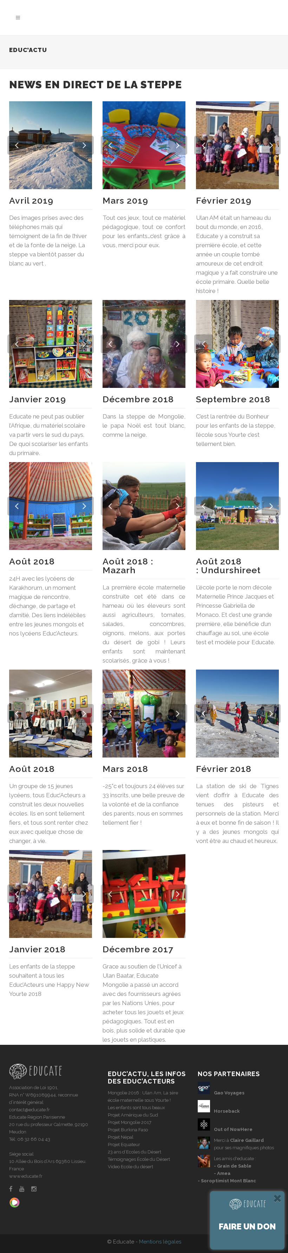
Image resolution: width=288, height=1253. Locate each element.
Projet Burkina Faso (128, 1129)
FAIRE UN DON (247, 1227)
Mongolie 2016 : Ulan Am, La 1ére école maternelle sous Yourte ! (143, 1096)
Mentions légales (160, 1242)
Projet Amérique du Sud (133, 1115)
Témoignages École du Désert (139, 1159)
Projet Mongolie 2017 (129, 1122)
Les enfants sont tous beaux (136, 1107)
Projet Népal (120, 1137)
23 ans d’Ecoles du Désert (134, 1152)
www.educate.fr (25, 1176)
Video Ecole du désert (130, 1166)
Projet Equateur (124, 1144)
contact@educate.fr (29, 1109)
